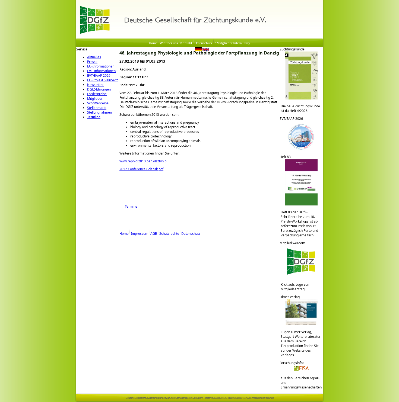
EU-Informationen (100, 66)
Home (153, 43)
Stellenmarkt (96, 107)
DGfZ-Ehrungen (99, 89)
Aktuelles (94, 57)
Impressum (139, 233)
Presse (92, 61)
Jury (247, 43)
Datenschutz (203, 43)
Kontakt (186, 43)
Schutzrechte (169, 233)
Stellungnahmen (99, 112)
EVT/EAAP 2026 (98, 75)
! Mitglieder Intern (228, 43)
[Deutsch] (198, 50)
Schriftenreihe (98, 103)
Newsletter (95, 84)
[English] (205, 50)
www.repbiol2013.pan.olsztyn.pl (143, 161)
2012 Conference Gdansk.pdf (141, 169)
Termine (93, 117)
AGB (153, 233)
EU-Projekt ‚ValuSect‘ (102, 80)
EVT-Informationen (101, 71)
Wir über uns (169, 43)
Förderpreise (97, 94)
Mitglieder (95, 98)
